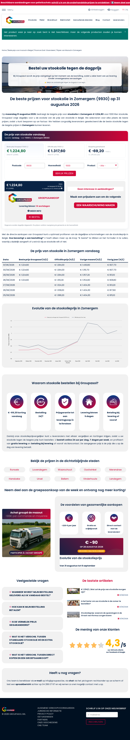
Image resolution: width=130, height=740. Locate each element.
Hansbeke (14, 478)
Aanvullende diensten (83, 20)
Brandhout (52, 20)
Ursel (40, 478)
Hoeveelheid (54, 165)
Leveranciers (118, 20)
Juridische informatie (49, 711)
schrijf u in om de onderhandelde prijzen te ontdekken (59, 2)
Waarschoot (65, 469)
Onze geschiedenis (47, 722)
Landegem (115, 478)
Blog (98, 20)
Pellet (42, 20)
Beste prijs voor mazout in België (20, 50)
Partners (42, 719)
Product (91, 165)
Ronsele (14, 469)
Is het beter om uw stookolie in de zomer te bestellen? (101, 602)
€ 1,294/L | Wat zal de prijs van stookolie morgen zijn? (103, 590)
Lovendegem (39, 469)
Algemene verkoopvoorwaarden (55, 708)
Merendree (115, 469)
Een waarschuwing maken (96, 205)
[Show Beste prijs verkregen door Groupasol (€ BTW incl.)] (57, 317)
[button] (125, 31)
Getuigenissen (45, 716)
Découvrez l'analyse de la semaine (91, 551)
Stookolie (32, 20)
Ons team (42, 725)
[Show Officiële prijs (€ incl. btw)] (79, 317)
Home (4, 50)
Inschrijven (96, 721)
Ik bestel (34, 217)
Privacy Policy (45, 713)
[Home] (15, 20)
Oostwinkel (90, 469)
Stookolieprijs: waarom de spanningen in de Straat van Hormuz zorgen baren (101, 614)
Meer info (35, 211)
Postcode (16, 165)
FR (123, 9)
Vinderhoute (90, 478)
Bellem (65, 478)
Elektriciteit (65, 20)
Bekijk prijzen (64, 173)
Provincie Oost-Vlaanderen (44, 50)
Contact (106, 20)
